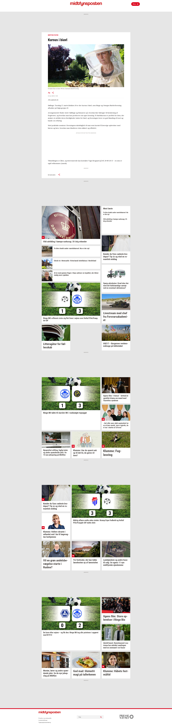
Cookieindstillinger (42, 720)
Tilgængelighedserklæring (44, 722)
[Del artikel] (53, 93)
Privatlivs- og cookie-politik (44, 718)
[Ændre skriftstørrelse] (49, 93)
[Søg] (101, 717)
